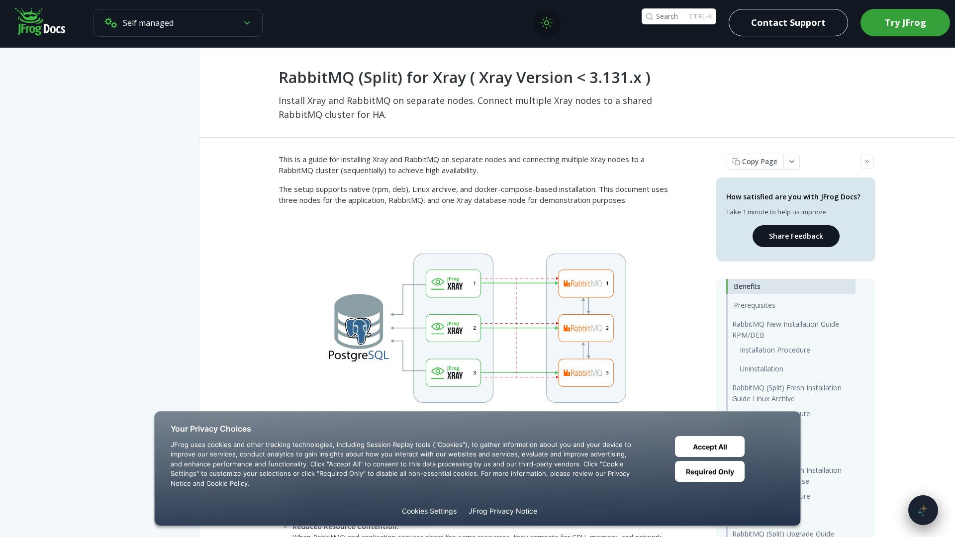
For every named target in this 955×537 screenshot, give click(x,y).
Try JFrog (905, 22)
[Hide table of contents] (867, 162)
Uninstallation (761, 368)
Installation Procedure (775, 350)
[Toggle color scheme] (547, 23)
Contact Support (788, 22)
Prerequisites (754, 305)
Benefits (747, 286)
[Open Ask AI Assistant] (923, 510)
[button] (477, 328)
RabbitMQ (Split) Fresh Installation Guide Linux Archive (787, 393)
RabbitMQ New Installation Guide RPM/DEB (785, 329)
